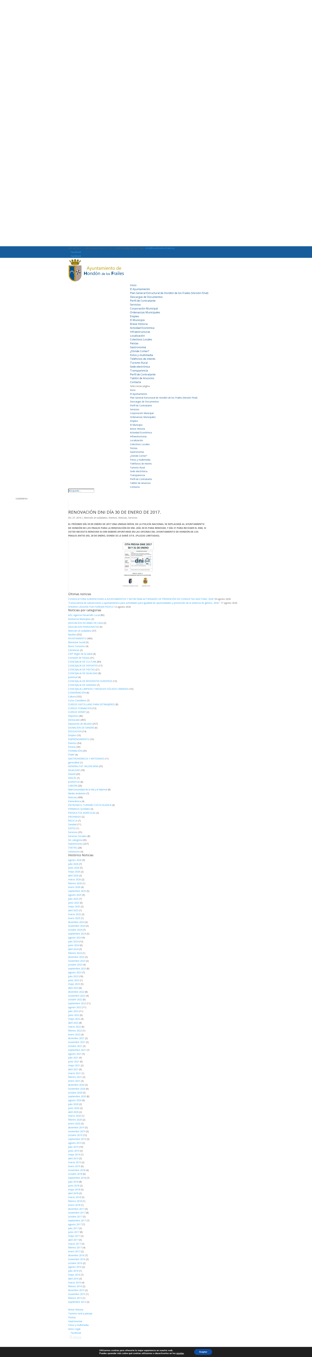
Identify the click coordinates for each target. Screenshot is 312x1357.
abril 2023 (73, 987)
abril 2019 (73, 1158)
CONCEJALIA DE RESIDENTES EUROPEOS (90, 681)
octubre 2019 (75, 1135)
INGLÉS (72, 777)
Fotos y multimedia (141, 355)
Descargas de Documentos (146, 297)
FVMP (71, 754)
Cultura (72, 696)
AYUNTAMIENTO (77, 638)
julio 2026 (73, 863)
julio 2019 (73, 1146)
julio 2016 (73, 1270)
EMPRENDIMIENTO (78, 739)
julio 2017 (73, 1228)
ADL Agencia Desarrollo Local (84, 615)
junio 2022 (73, 1015)
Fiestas (134, 343)
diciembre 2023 (76, 956)
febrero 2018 (75, 1201)
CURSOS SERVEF (77, 712)
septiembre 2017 (77, 1220)
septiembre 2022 (77, 1003)
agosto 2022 (75, 1007)
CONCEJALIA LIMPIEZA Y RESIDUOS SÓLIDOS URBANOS (98, 688)
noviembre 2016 (76, 1259)
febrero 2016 (75, 1286)
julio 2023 (73, 976)
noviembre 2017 (76, 1212)
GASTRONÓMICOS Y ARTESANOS (86, 758)
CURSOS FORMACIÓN (80, 708)
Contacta (135, 382)
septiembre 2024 (77, 933)
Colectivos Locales (141, 339)
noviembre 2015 (76, 1294)
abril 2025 (73, 910)
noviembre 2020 (76, 1088)
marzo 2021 (74, 1073)
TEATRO (72, 847)
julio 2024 (73, 941)
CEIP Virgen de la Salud (80, 653)
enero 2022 (74, 1034)
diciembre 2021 (76, 1038)
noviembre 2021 (76, 1042)
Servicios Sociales (77, 836)
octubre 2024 (75, 929)
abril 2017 (73, 1239)
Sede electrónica (140, 366)
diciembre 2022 (76, 991)
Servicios (135, 304)
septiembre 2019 (77, 1139)
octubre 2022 (75, 999)
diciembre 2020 (76, 1084)
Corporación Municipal (144, 308)
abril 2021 (73, 1069)
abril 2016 (73, 1278)
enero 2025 (74, 918)
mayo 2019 (74, 1154)
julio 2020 (73, 1104)
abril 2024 (73, 949)
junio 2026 (73, 867)
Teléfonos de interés (142, 359)
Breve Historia (139, 324)
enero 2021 (74, 1080)
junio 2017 (73, 1232)
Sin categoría (75, 840)
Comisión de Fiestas (79, 657)
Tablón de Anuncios (142, 378)
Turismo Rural (139, 362)
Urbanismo (74, 851)
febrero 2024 (75, 953)
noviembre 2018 (76, 1170)
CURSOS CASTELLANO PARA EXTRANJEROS (91, 704)
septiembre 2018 (77, 1177)
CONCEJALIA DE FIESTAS (81, 669)
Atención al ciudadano (95, 517)
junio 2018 (73, 1185)
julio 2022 (73, 1011)
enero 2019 (74, 1166)
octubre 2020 (75, 1092)
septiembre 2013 (77, 1301)
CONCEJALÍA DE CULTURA (82, 661)
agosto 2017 (75, 1224)
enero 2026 (74, 887)
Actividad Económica (142, 328)
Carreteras (73, 650)
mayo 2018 (74, 1189)
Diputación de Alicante (80, 723)
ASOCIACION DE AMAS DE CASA (85, 622)
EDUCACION (75, 731)
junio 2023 (73, 980)
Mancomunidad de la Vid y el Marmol (87, 789)
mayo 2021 (74, 1065)
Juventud (72, 677)
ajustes (180, 1353)
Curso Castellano (77, 700)
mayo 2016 (74, 1274)
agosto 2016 (75, 1266)
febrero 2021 (75, 1076)
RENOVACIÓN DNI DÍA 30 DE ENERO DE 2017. (114, 512)
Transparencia (139, 370)
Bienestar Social (76, 642)
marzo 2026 (74, 879)
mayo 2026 (74, 871)
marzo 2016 (74, 1282)
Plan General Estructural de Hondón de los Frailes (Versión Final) (169, 293)
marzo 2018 (74, 1197)
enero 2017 (74, 1251)
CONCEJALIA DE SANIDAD (82, 684)
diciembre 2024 (76, 922)
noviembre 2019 (76, 1131)
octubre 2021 (75, 1046)
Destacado (74, 719)
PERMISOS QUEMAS (79, 808)
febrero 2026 (75, 883)
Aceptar (203, 1351)
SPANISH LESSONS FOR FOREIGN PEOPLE (91, 606)
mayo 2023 (74, 984)
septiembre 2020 (77, 1096)
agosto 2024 (75, 937)
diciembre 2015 (76, 1290)
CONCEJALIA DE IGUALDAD (83, 673)
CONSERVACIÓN (77, 692)
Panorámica (74, 801)
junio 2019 (73, 1150)
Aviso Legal (74, 1328)
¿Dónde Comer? (139, 351)
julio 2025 (73, 898)
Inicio (133, 285)
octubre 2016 (75, 1263)
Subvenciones (75, 843)
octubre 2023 (75, 964)
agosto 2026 (75, 860)
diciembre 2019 (76, 1127)
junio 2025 (73, 902)
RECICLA (72, 820)
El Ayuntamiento (140, 289)
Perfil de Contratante (143, 300)
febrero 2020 (75, 1119)
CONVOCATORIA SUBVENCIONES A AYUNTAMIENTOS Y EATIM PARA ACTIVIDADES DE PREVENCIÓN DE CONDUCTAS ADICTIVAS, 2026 (141, 598)
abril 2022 (73, 1022)
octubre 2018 (75, 1173)
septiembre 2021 (77, 1049)
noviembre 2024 (76, 925)
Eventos (113, 517)
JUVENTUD (74, 781)
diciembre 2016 (76, 1255)
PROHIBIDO (74, 816)
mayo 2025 (74, 906)
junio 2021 (73, 1061)
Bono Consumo (76, 646)
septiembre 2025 (77, 891)
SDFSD (72, 828)
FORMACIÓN (75, 750)
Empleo (134, 316)
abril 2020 (73, 1112)
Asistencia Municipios (79, 619)
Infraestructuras (140, 332)
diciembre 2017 (76, 1208)
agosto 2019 (75, 1142)
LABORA (72, 785)
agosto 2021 (75, 1053)
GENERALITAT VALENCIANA (83, 766)
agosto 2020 (75, 1100)
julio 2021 (73, 1057)
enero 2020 (74, 1123)
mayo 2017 (74, 1235)
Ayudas (72, 634)
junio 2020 (73, 1108)
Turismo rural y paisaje (80, 1313)
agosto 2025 (75, 894)
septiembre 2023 (77, 968)
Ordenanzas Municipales (145, 312)
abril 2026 (73, 875)
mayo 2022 (74, 1018)
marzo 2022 (74, 1026)
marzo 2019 (74, 1162)
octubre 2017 (75, 1216)
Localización (137, 335)
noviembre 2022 (76, 995)
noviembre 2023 (76, 960)
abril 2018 (73, 1193)
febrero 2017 (75, 1247)
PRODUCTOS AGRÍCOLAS (82, 812)
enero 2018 (74, 1205)
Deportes (73, 715)
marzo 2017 (74, 1243)
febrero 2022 (75, 1030)
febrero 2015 (75, 1298)
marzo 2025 (74, 914)
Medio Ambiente (77, 793)
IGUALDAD (74, 770)
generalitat (73, 762)
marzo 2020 (74, 1115)
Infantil (71, 774)
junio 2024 (73, 945)
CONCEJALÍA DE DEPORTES (83, 665)
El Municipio (137, 320)
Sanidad (72, 824)
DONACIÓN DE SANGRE (81, 727)
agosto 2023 (75, 972)
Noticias (122, 517)
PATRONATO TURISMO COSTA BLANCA (89, 805)
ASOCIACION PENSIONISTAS (83, 626)
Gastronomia (138, 347)
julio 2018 (73, 1181)
